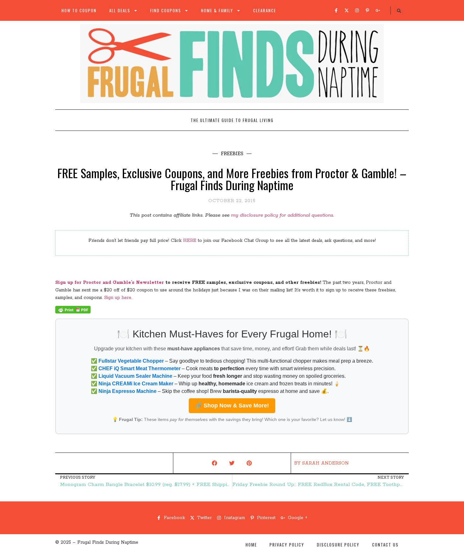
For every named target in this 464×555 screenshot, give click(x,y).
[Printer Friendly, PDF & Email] (73, 312)
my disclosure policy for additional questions (282, 215)
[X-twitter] (346, 10)
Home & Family (217, 10)
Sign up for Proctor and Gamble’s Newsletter (109, 282)
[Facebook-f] (336, 10)
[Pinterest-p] (367, 10)
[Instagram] (357, 10)
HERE (189, 240)
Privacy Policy (287, 544)
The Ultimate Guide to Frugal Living (232, 120)
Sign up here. (118, 298)
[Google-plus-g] (377, 10)
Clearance (264, 10)
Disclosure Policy (338, 544)
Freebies (232, 153)
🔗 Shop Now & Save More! (232, 405)
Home (251, 544)
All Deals (119, 10)
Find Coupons (165, 10)
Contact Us (385, 544)
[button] (399, 11)
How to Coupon (79, 10)
